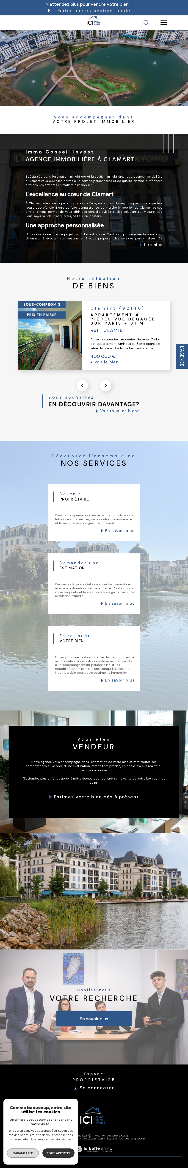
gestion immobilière (109, 176)
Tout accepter (58, 1153)
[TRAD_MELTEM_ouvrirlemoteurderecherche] (146, 23)
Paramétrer (23, 1153)
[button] (105, 385)
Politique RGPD (127, 1138)
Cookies (141, 1139)
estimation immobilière (69, 176)
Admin (101, 1138)
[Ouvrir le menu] (164, 22)
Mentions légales (86, 1138)
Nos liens (112, 1138)
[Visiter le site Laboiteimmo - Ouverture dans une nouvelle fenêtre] (93, 1154)
